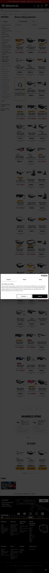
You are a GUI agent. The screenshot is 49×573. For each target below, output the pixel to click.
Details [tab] (24, 279)
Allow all (40, 296)
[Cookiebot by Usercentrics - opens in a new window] (42, 276)
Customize (23, 296)
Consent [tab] (8, 279)
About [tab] (40, 279)
